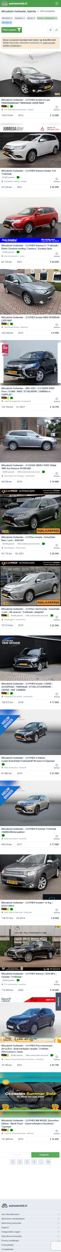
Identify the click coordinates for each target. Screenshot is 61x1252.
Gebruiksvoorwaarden (11, 1236)
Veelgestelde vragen (10, 1232)
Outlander (20, 11)
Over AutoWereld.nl (10, 1214)
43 (48, 1161)
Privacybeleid (7, 1245)
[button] (58, 1001)
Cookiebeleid (7, 1249)
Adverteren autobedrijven (13, 1218)
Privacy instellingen (10, 1240)
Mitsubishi (7, 11)
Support (5, 1227)
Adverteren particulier (11, 1223)
